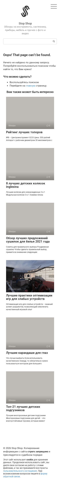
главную (30, 85)
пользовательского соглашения (20, 471)
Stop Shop (25, 23)
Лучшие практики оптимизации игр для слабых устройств (29, 297)
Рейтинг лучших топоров (24, 132)
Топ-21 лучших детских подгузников (23, 408)
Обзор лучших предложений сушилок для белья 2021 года (28, 239)
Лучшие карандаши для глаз (27, 353)
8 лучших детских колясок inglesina (25, 185)
